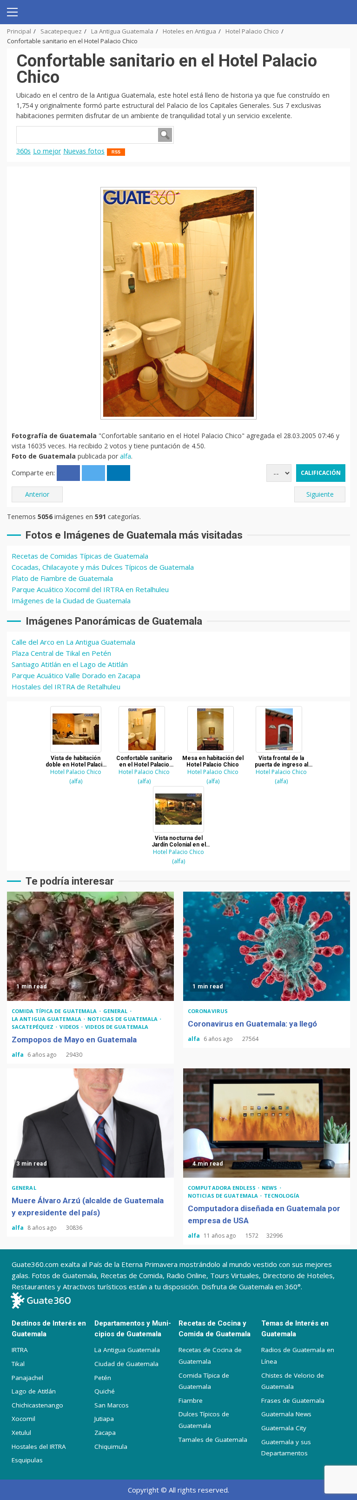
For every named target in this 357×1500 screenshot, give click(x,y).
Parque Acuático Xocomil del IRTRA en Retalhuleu (90, 589)
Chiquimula (110, 1446)
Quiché (104, 1391)
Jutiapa (104, 1418)
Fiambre (190, 1400)
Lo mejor (47, 151)
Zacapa (105, 1432)
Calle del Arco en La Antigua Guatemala (73, 642)
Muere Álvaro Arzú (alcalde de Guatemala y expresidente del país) (90, 1123)
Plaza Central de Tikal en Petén (61, 653)
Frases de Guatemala (292, 1400)
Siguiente (320, 494)
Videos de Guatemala (116, 1026)
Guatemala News (286, 1414)
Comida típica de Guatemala (55, 1010)
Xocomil (23, 1418)
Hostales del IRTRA (39, 1446)
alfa (125, 456)
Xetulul (21, 1432)
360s (23, 151)
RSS (116, 152)
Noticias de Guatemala (123, 1018)
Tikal (18, 1364)
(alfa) (75, 781)
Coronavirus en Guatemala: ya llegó (266, 946)
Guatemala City (283, 1428)
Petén (102, 1377)
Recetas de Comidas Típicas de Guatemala (80, 555)
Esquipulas (27, 1460)
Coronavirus (208, 1010)
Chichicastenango (37, 1405)
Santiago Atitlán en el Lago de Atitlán (70, 664)
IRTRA (20, 1350)
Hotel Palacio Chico (75, 772)
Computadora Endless (222, 1187)
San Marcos (111, 1405)
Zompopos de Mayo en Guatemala (90, 946)
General (116, 1010)
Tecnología (281, 1195)
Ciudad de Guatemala (126, 1364)
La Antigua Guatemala (47, 1018)
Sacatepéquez (33, 1026)
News (270, 1187)
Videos (70, 1026)
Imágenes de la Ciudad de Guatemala (71, 600)
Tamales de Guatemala (212, 1439)
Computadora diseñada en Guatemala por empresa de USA (266, 1123)
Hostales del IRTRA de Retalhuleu (66, 686)
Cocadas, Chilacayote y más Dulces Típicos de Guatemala (103, 567)
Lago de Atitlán (34, 1391)
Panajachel (27, 1377)
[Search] (339, 12)
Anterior (37, 494)
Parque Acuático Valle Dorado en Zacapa (76, 675)
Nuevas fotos (84, 151)
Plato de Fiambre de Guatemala (62, 578)
